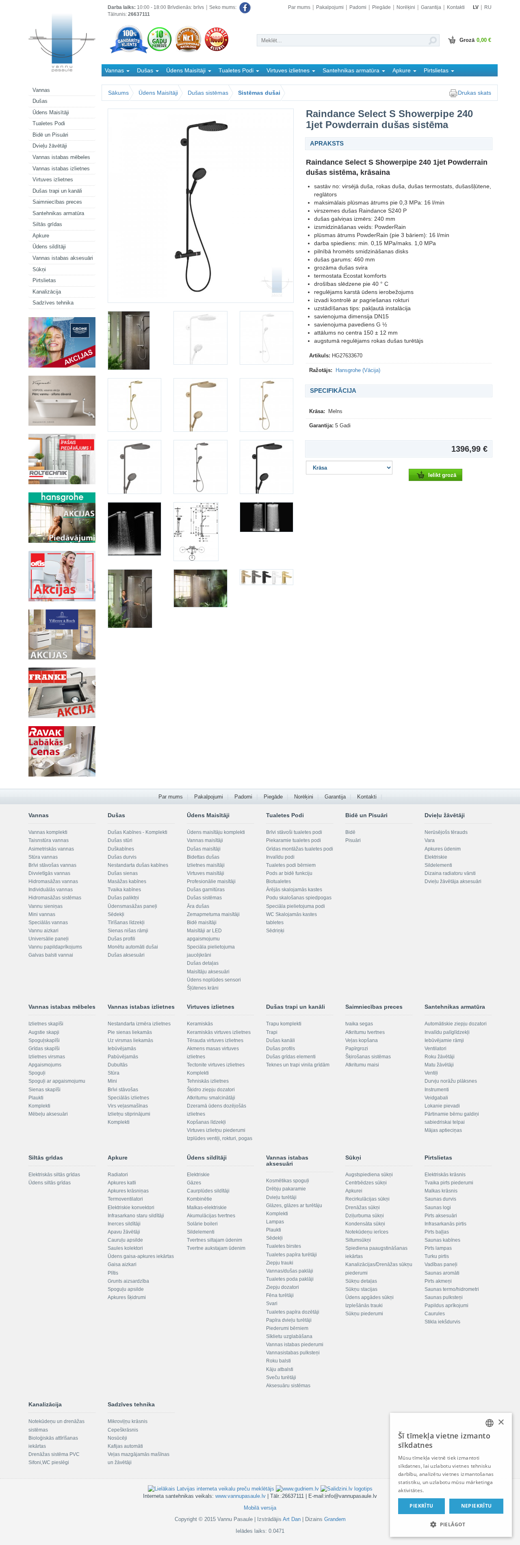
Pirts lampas (438, 1248)
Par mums (299, 7)
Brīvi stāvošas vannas (52, 865)
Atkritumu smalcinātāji (211, 1098)
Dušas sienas (123, 873)
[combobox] (489, 1423)
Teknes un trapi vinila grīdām (297, 1065)
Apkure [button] (402, 70)
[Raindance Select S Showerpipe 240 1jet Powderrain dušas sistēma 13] (266, 517)
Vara (430, 840)
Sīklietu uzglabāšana (289, 1336)
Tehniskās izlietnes (208, 1081)
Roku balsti (278, 1361)
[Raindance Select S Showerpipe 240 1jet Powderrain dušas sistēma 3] (200, 338)
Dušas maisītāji (204, 849)
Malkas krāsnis (441, 1191)
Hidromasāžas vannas (53, 881)
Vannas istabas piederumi (294, 1344)
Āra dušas (198, 906)
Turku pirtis (437, 1256)
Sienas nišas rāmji (128, 931)
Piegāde (381, 7)
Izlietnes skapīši (45, 1024)
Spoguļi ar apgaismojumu (56, 1081)
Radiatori (118, 1174)
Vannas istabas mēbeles (61, 157)
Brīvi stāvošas (123, 1089)
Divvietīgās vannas (49, 873)
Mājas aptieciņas (443, 1130)
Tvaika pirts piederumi (449, 1183)
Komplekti (39, 1106)
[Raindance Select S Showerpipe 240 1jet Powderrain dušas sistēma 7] (266, 405)
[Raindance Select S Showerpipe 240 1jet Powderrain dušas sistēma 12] (200, 531)
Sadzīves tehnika (53, 303)
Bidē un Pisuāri (50, 135)
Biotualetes (278, 881)
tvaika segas (359, 1024)
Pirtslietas (44, 280)
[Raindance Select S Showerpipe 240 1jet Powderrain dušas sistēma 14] (134, 598)
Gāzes (194, 1183)
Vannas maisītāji (205, 840)
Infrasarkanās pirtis (445, 1224)
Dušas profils (280, 1048)
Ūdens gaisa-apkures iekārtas (141, 1256)
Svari (271, 1303)
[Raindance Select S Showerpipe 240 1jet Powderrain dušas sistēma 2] (134, 340)
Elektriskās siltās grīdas (54, 1174)
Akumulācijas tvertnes (211, 1216)
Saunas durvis (440, 1199)
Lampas (275, 1222)
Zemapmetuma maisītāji (213, 914)
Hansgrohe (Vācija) (358, 370)
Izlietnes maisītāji (206, 865)
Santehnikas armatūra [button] (352, 70)
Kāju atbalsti (279, 1369)
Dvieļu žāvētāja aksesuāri (453, 881)
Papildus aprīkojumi (446, 1305)
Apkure (40, 236)
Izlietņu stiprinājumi (129, 1114)
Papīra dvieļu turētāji (289, 1320)
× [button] (501, 1422)
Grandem (335, 1519)
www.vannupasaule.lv (240, 1496)
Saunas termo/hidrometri (452, 1289)
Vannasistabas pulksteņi (293, 1353)
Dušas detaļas (203, 963)
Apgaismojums (44, 1065)
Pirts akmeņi (438, 1281)
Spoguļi (37, 1073)
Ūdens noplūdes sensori (214, 980)
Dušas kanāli (280, 1040)
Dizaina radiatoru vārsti (450, 873)
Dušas (40, 101)
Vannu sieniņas (45, 906)
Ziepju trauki (279, 1263)
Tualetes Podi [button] (237, 70)
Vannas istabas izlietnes (61, 168)
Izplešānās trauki (364, 1305)
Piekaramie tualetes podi (293, 840)
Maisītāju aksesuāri (208, 972)
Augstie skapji (43, 1032)
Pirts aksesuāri (441, 1216)
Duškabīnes (121, 849)
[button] (451, 1524)
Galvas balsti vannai (50, 955)
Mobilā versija (260, 1508)
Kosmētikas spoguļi (287, 1181)
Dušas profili (121, 939)
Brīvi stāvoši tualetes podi (294, 832)
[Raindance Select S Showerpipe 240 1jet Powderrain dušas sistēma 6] (200, 405)
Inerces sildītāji (124, 1224)
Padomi (357, 7)
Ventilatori (435, 1048)
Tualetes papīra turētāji (291, 1255)
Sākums (118, 92)
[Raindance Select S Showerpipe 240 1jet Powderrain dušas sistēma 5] (134, 405)
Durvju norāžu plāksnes (451, 1081)
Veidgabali (436, 1098)
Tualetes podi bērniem (291, 865)
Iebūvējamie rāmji (444, 1040)
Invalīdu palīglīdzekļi (447, 1032)
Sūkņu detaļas (361, 1281)
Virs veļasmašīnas (128, 1106)
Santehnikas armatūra (58, 213)
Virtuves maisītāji (205, 873)
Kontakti (456, 7)
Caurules (435, 1314)
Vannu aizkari (43, 931)
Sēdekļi (116, 914)
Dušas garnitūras (206, 889)
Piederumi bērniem (287, 1328)
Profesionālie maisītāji (211, 881)
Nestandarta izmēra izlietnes (139, 1024)
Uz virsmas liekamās (130, 1040)
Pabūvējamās (123, 1057)
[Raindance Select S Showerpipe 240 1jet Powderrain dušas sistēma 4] (266, 338)
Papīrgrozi (356, 1048)
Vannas (41, 90)
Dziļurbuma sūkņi (364, 1216)
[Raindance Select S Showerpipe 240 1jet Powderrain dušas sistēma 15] (200, 588)
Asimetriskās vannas (51, 849)
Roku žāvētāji (440, 1057)
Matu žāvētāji (439, 1065)
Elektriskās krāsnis (445, 1174)
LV (476, 7)
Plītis (113, 1273)
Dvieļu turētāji (281, 1197)
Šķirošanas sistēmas (368, 1057)
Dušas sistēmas (208, 92)
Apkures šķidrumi (127, 1297)
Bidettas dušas (203, 857)
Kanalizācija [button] (121, 82)
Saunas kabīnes (442, 1240)
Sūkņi (39, 269)
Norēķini (405, 7)
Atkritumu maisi (362, 1065)
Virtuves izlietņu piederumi (216, 1130)
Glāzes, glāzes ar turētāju (294, 1205)
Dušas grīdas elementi (291, 1057)
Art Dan (292, 1519)
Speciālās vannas (48, 922)
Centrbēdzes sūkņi (366, 1183)
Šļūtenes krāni (203, 988)
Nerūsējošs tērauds (446, 832)
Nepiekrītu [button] (476, 1505)
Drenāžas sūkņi (362, 1207)
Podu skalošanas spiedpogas (299, 898)
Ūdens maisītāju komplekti (216, 832)
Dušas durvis (122, 857)
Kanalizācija (46, 292)
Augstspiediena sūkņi (369, 1174)
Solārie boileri (202, 1224)
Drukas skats (474, 92)
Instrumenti (437, 1089)
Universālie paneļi (48, 939)
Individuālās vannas (50, 889)
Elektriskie (436, 857)
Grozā (475, 40)
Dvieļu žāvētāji (49, 146)
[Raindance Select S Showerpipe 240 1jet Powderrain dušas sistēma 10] (266, 467)
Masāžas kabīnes (127, 881)
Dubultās (118, 1065)
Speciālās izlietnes (128, 1098)
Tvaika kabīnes (124, 889)
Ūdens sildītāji (49, 247)
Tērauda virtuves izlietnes (215, 1040)
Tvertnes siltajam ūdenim (214, 1240)
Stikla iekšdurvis (442, 1322)
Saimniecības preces (57, 202)
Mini (112, 1081)
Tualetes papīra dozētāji (292, 1312)
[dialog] (451, 1475)
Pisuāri (353, 840)
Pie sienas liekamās (130, 1032)
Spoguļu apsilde (126, 1289)
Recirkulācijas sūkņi (367, 1199)
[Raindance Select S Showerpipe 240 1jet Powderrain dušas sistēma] (200, 205)
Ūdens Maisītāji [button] (186, 70)
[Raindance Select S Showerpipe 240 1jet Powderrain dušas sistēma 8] (134, 467)
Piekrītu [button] (421, 1505)
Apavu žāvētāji (124, 1232)
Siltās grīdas (47, 224)
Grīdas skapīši (44, 1048)
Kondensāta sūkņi (365, 1224)
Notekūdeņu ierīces (366, 1232)
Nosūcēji (117, 1438)
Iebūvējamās (122, 1048)
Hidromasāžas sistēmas (54, 898)
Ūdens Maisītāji (50, 112)
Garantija (431, 7)
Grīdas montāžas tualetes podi (299, 849)
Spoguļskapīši (44, 1040)
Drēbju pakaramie (286, 1189)
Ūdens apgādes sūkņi (369, 1297)
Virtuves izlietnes (52, 179)
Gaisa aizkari (122, 1264)
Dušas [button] (146, 70)
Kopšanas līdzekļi (206, 1122)
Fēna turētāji (280, 1295)
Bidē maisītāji (202, 922)
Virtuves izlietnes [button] (288, 70)
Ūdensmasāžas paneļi (132, 906)
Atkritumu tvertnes (365, 1032)
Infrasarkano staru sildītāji (136, 1216)
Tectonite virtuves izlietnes (216, 1065)
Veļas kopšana (361, 1040)
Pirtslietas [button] (437, 70)
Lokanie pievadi (442, 1106)
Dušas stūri (120, 840)
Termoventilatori (125, 1199)
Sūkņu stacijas (361, 1289)
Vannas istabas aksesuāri (62, 258)
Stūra (113, 1073)
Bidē (350, 832)
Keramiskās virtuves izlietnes (219, 1032)
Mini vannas (41, 914)
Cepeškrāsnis (123, 1430)
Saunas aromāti (442, 1273)
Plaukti (35, 1098)
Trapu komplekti (283, 1024)
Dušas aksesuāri (126, 955)
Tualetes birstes (283, 1246)
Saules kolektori (125, 1248)
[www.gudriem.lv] (297, 1488)
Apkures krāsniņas (128, 1191)
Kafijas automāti (125, 1446)
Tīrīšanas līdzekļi (126, 922)
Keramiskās (200, 1024)
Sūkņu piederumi (364, 1314)
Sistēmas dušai (259, 92)
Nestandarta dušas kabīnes (138, 865)
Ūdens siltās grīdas (49, 1183)
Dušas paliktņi (123, 898)
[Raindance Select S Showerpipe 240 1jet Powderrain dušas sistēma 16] (266, 577)
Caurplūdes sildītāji (208, 1191)
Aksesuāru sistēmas (288, 1385)
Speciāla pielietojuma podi (295, 906)
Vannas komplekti (47, 832)
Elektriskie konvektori (131, 1207)
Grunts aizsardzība (128, 1281)
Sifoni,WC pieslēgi (48, 1462)
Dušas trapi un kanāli (57, 191)
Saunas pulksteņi (444, 1297)
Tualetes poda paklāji (290, 1279)
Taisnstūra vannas (48, 840)
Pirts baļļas (437, 1232)
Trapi (271, 1032)
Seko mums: (223, 7)
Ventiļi (431, 1073)
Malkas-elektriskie (207, 1207)
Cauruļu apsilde (125, 1240)
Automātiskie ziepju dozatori (456, 1024)
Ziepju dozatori (282, 1287)
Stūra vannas (43, 857)
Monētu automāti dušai (133, 947)
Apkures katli (122, 1183)
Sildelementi (438, 865)
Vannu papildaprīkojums (55, 947)
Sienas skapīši (44, 1089)
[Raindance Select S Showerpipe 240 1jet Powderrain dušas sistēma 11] (134, 529)
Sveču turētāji (281, 1377)
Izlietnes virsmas (46, 1057)
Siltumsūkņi (358, 1240)
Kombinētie (199, 1199)
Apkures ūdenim (443, 849)
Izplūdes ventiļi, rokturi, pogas (219, 1138)
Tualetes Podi (48, 123)
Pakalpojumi (330, 7)
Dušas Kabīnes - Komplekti (137, 832)
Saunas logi (438, 1207)
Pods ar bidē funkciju (289, 873)
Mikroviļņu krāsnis (127, 1421)
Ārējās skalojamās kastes (294, 889)
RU (488, 7)
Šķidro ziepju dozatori (211, 1089)
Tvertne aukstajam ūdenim (216, 1248)
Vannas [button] (115, 70)
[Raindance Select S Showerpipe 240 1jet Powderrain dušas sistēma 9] (200, 467)
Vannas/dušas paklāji (289, 1271)
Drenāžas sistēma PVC (54, 1454)
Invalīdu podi (280, 857)
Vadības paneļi (441, 1264)
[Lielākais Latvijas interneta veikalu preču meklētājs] (211, 1488)
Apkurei (353, 1191)
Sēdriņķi (275, 931)
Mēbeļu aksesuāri (48, 1114)
